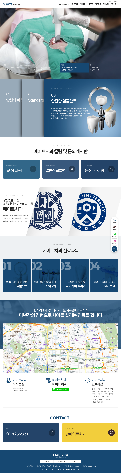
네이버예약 (114, 236)
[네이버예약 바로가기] (60, 389)
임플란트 (90, 4)
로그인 (110, 1)
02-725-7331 (92, 466)
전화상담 (114, 222)
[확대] (116, 345)
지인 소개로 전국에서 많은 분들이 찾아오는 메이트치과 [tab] (42, 67)
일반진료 (98, 4)
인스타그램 (114, 243)
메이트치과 (74, 4)
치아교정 (82, 4)
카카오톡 (114, 229)
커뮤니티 (113, 4)
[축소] (116, 348)
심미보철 (106, 4)
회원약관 (74, 461)
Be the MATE (64, 4)
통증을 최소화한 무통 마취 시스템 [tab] (95, 67)
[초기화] (116, 351)
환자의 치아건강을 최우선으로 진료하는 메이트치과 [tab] (70, 67)
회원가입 (116, 1)
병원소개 (47, 461)
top (114, 248)
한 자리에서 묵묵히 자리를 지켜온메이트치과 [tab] (13, 67)
